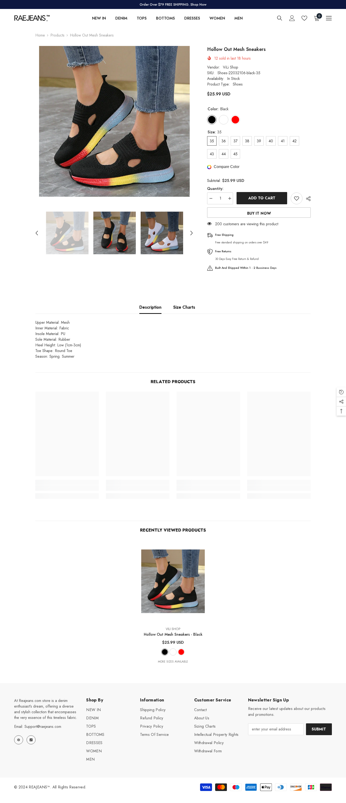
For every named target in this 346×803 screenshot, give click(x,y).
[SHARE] (306, 198)
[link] (67, 488)
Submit (319, 729)
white (173, 652)
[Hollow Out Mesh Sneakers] (173, 581)
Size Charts (184, 307)
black (164, 652)
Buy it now (259, 213)
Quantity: (215, 188)
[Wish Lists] (304, 18)
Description (150, 307)
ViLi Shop (230, 67)
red (181, 652)
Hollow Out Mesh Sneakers (173, 634)
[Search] (280, 18)
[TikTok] (31, 739)
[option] (114, 121)
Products (57, 35)
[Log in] (292, 18)
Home (40, 35)
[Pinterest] (18, 739)
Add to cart (261, 198)
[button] (36, 233)
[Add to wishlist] (296, 198)
